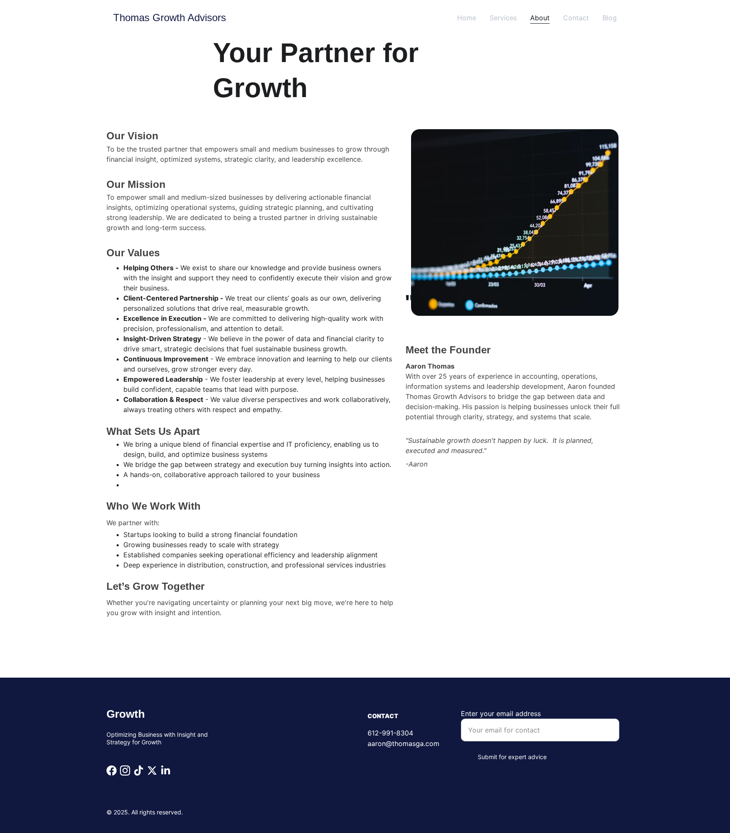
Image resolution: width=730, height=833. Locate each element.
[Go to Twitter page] (152, 770)
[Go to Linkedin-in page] (166, 770)
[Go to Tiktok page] (138, 770)
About (540, 18)
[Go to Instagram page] (125, 770)
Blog (609, 18)
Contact (576, 18)
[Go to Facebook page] (111, 770)
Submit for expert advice (512, 756)
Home (466, 18)
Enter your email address (501, 713)
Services (503, 18)
